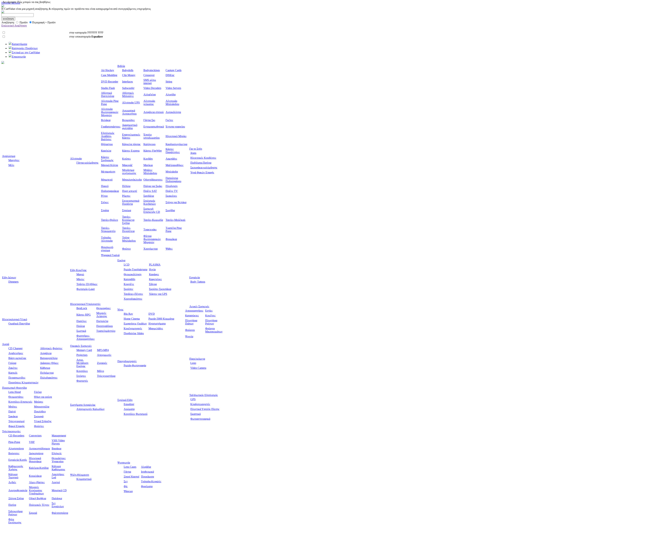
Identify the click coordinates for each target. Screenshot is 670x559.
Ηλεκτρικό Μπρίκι (176, 136)
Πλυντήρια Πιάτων (191, 322)
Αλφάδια (146, 466)
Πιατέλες (81, 321)
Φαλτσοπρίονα (60, 512)
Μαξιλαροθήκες (174, 165)
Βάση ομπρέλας (17, 358)
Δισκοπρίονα (36, 453)
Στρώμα (126, 210)
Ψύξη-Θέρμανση (79, 474)
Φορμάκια (171, 239)
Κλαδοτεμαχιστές (200, 404)
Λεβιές (12, 482)
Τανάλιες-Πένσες (133, 293)
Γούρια (12, 363)
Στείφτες (81, 375)
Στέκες (105, 202)
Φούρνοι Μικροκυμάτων (213, 330)
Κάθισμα (45, 367)
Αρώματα (129, 409)
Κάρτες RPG (83, 314)
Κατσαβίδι (129, 279)
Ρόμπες (126, 195)
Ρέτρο (104, 195)
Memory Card (84, 350)
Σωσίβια (170, 210)
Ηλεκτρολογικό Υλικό (14, 319)
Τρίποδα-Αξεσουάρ (107, 239)
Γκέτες (169, 120)
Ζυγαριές (102, 363)
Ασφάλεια (45, 353)
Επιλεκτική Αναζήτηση (14, 25)
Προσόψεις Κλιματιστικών (23, 382)
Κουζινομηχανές (133, 328)
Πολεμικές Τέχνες (39, 504)
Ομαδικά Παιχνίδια (19, 323)
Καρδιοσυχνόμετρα (176, 144)
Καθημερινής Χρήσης (15, 468)
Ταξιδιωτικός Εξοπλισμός (203, 395)
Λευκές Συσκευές (199, 306)
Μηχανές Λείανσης (101, 315)
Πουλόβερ (40, 411)
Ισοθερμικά (147, 471)
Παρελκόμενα (197, 358)
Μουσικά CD (59, 490)
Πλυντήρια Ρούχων (211, 322)
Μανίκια (148, 165)
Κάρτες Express (131, 150)
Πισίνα (12, 504)
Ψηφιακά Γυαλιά (110, 255)
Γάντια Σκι (149, 120)
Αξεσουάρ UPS (131, 102)
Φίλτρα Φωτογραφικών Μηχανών (152, 239)
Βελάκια (105, 120)
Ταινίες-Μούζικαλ (175, 219)
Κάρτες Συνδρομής (107, 159)
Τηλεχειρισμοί (16, 421)
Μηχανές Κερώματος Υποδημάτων (36, 490)
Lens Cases (130, 466)
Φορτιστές (82, 380)
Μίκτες (80, 279)
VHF (32, 442)
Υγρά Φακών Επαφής (202, 172)
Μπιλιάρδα (172, 171)
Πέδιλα (126, 186)
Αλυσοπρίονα (16, 448)
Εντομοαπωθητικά (153, 126)
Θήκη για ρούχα (43, 396)
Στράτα (105, 210)
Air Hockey (107, 70)
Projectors (81, 354)
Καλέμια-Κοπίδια (39, 467)
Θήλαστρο (107, 144)
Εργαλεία (194, 277)
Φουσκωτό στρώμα (107, 249)
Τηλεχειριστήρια (106, 375)
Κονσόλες (82, 371)
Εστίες (209, 310)
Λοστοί (56, 482)
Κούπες (126, 158)
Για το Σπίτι (195, 148)
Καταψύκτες (192, 315)
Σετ (126, 481)
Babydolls (127, 70)
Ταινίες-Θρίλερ (109, 219)
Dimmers (13, 281)
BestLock (81, 308)
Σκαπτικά (195, 413)
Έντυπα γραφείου (175, 126)
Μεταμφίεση (108, 171)
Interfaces (127, 81)
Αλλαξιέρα (149, 94)
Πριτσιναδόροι (104, 326)
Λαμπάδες (171, 158)
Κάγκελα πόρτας (131, 144)
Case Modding (109, 75)
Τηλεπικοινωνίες (11, 431)
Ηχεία (152, 269)
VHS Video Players (58, 442)
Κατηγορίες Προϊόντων (25, 48)
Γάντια (127, 471)
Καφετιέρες (155, 279)
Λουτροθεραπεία (17, 490)
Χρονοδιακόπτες (133, 298)
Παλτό (12, 411)
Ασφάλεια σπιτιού (153, 112)
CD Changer (15, 348)
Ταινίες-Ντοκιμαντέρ (108, 229)
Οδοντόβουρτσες (152, 179)
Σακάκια (13, 416)
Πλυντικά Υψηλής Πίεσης (204, 409)
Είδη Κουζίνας (78, 270)
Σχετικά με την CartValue (26, 52)
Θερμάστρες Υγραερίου (59, 460)
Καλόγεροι (149, 144)
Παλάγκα (57, 498)
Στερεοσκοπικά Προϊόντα (130, 202)
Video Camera (198, 367)
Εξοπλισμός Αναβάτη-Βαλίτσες (107, 136)
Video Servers (173, 88)
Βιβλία (121, 66)
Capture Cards (173, 70)
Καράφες (154, 274)
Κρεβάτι (148, 158)
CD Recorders (16, 435)
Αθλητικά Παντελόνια (107, 94)
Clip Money (128, 75)
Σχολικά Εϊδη (124, 399)
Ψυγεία (189, 336)
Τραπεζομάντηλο (105, 330)
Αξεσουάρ (76, 158)
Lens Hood (14, 391)
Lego (193, 363)
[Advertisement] (16, 69)
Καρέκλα (106, 150)
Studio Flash (108, 88)
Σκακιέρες (171, 195)
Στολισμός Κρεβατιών (149, 202)
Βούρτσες (13, 453)
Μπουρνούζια (41, 406)
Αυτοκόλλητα (173, 112)
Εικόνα (121, 260)
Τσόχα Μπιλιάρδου (129, 239)
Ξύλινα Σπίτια (16, 498)
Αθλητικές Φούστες (51, 348)
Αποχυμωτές (104, 354)
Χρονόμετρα (150, 248)
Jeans (193, 152)
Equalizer (129, 404)
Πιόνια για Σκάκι (152, 186)
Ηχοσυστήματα (157, 323)
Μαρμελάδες (155, 328)
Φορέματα (146, 486)
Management (59, 435)
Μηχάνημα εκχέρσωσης (129, 172)
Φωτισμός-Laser (85, 289)
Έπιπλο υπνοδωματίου (151, 136)
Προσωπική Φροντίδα (14, 387)
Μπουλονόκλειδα (132, 179)
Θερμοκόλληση (132, 274)
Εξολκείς (57, 453)
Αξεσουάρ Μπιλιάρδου (172, 102)
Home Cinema (132, 318)
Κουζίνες (210, 315)
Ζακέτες (12, 367)
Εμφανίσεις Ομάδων (135, 323)
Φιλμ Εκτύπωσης (14, 521)
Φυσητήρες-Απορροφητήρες (85, 337)
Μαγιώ (80, 274)
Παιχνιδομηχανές (127, 361)
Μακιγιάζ (127, 165)
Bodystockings (151, 70)
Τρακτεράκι (150, 229)
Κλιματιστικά (83, 479)
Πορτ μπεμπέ (129, 190)
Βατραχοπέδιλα (48, 358)
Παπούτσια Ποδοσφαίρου (173, 180)
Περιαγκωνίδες (16, 377)
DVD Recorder (109, 81)
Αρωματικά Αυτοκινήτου (129, 112)
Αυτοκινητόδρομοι (39, 448)
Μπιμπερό (107, 179)
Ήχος (120, 309)
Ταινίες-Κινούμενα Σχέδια (128, 220)
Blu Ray (128, 313)
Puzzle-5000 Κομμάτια (161, 318)
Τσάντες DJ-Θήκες (86, 284)
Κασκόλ (12, 372)
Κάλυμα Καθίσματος (58, 468)
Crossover (149, 75)
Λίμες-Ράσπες (37, 482)
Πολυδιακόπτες (48, 377)
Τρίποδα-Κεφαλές (151, 481)
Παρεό (105, 186)
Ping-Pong (14, 442)
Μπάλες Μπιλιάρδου (150, 172)
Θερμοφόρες (103, 308)
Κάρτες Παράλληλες (173, 151)
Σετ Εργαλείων (58, 505)
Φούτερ (126, 248)
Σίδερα (153, 284)
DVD (151, 313)
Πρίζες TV (172, 190)
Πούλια (80, 326)
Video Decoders (152, 88)
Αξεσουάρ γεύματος (149, 102)
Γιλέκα (38, 391)
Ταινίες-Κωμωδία (153, 219)
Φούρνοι (190, 330)
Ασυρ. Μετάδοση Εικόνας (82, 363)
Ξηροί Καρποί (131, 476)
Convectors (35, 435)
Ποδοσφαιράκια (110, 190)
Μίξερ (100, 371)
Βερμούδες (128, 120)
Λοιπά (5, 344)
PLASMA (155, 264)
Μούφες (38, 401)
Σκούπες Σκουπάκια (160, 289)
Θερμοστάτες (15, 396)
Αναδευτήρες (15, 353)
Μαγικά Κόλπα (109, 165)
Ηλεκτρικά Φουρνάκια (35, 460)
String (169, 81)
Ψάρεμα (128, 491)
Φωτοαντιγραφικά (200, 418)
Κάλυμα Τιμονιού (13, 476)
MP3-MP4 (103, 350)
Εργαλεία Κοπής (17, 459)
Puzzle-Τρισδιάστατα (135, 269)
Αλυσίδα (171, 94)
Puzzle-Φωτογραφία (135, 365)
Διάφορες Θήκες (49, 363)
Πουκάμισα (147, 476)
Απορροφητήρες (194, 310)
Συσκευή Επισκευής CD (151, 210)
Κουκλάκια (35, 475)
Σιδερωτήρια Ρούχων (15, 513)
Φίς (126, 486)
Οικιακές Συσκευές (81, 345)
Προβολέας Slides (134, 333)
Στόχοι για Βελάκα (176, 202)
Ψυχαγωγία (123, 462)
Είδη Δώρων (9, 277)
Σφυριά (33, 512)
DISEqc (170, 75)
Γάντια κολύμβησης (87, 162)
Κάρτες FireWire (152, 150)
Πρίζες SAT (150, 190)
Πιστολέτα (102, 321)
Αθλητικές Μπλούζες (128, 94)
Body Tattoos (197, 281)
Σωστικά (81, 330)
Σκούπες (128, 289)
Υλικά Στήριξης (42, 421)
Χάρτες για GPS (158, 293)
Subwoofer (128, 88)
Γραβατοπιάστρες (110, 126)
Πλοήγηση (171, 186)
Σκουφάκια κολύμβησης (203, 167)
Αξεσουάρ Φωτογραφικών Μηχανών (109, 112)
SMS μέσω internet (149, 82)
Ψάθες (169, 248)
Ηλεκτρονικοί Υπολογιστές (85, 304)
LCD (126, 264)
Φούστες (39, 426)
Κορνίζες (129, 284)
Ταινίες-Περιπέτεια (128, 229)
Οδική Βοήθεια (37, 498)
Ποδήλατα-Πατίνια (200, 162)
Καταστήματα (19, 44)
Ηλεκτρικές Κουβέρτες (203, 157)
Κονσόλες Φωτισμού (135, 413)
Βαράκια (56, 448)
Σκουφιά (38, 416)
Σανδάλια (148, 195)
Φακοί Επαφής (16, 426)
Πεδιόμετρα (47, 372)
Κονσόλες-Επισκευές (20, 401)
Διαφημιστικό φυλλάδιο (129, 127)
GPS (193, 399)
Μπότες (12, 406)
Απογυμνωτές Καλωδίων (90, 409)
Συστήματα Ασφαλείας (82, 404)
